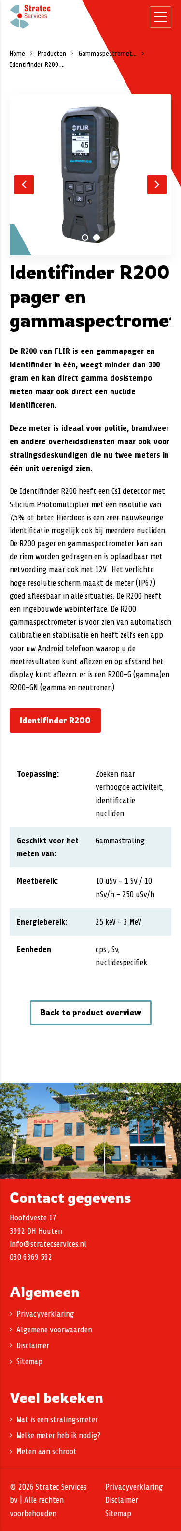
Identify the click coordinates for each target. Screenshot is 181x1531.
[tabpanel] (90, 174)
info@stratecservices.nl (48, 1244)
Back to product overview (90, 1012)
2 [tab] (96, 237)
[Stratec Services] (30, 17)
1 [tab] (85, 237)
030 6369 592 (31, 1257)
